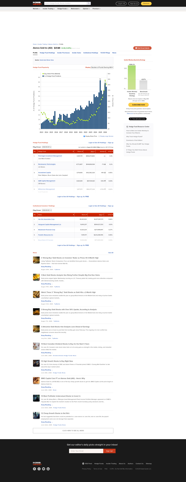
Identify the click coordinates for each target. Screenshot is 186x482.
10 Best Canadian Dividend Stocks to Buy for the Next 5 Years (65, 344)
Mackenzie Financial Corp (46, 230)
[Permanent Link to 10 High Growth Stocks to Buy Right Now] (36, 363)
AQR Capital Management (46, 181)
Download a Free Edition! (134, 140)
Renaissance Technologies (47, 164)
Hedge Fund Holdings (47, 53)
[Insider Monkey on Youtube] (44, 468)
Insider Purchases (63, 53)
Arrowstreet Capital (44, 172)
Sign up (110, 142)
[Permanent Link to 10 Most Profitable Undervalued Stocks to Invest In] (36, 398)
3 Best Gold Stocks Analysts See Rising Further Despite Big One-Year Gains (70, 275)
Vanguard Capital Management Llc (49, 224)
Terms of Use (97, 469)
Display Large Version (106, 136)
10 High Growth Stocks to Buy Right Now (57, 361)
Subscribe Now (138, 105)
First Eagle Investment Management (50, 156)
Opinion (86, 9)
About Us (122, 463)
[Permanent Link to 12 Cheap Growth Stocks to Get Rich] (36, 415)
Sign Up (133, 3)
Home (35, 44)
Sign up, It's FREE (83, 196)
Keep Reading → (47, 266)
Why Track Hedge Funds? (134, 136)
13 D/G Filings (105, 53)
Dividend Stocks (58, 355)
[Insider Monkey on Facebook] (35, 468)
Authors (130, 463)
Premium (146, 3)
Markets (36, 9)
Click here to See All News (73, 430)
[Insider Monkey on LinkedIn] (49, 468)
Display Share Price (91, 136)
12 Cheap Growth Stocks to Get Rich (55, 413)
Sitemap (149, 463)
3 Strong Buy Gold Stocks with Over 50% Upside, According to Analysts (69, 309)
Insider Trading (48, 9)
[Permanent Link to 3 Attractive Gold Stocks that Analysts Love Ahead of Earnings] (36, 328)
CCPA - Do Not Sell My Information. (121, 469)
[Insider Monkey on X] (39, 468)
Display (88, 67)
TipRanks (57, 269)
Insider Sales (76, 53)
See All (110, 253)
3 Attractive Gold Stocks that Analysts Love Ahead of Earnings (65, 326)
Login (97, 142)
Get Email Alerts (143, 48)
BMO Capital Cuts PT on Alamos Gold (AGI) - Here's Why (63, 378)
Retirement (75, 9)
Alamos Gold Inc (53, 44)
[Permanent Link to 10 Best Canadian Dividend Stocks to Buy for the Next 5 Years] (36, 346)
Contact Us (139, 463)
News (114, 53)
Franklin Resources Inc (45, 235)
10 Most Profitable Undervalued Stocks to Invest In (61, 396)
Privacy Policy (86, 469)
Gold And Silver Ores (47, 60)
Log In (120, 3)
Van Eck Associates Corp (46, 219)
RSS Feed (88, 463)
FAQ (106, 469)
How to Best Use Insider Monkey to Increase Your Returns (137, 132)
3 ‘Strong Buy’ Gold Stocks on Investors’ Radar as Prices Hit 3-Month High (70, 258)
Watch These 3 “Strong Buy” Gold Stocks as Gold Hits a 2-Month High (68, 292)
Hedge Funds (62, 9)
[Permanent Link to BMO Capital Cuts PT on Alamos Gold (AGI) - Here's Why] (36, 380)
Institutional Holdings (90, 53)
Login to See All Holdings (66, 196)
